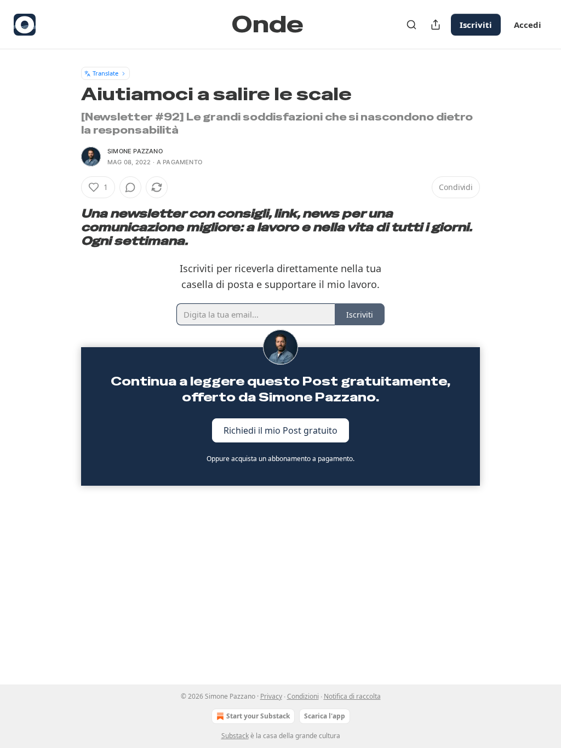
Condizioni (303, 696)
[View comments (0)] (130, 187)
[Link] (66, 227)
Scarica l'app (324, 716)
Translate (105, 73)
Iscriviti (476, 24)
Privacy (271, 696)
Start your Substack (258, 716)
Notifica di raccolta (352, 696)
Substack (235, 735)
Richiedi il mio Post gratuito (280, 430)
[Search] (411, 25)
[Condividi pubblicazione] (435, 25)
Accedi (527, 24)
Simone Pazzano (135, 151)
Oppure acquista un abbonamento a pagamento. (280, 458)
